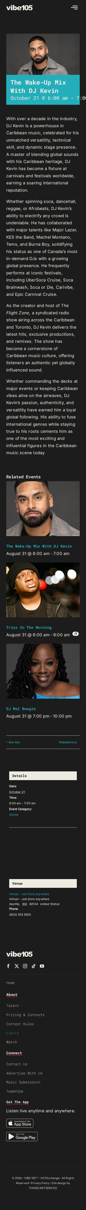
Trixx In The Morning (28, 627)
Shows (13, 814)
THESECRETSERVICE (43, 1188)
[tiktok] (34, 966)
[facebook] (8, 966)
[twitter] (17, 966)
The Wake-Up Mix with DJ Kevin (39, 546)
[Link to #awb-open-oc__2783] (74, 7)
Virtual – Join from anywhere (29, 894)
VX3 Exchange (50, 1178)
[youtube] (42, 966)
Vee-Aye (14, 742)
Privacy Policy (40, 1183)
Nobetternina (68, 742)
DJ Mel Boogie (21, 708)
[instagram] (25, 966)
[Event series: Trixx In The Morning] (75, 634)
